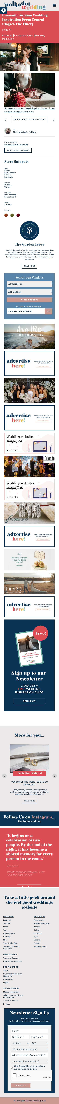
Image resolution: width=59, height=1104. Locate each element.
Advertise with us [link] (10, 1001)
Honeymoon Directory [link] (12, 961)
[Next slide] (54, 776)
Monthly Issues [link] (40, 946)
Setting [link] (37, 940)
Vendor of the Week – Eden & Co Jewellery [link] (29, 783)
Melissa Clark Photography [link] (16, 144)
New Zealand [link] (10, 195)
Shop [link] (5, 940)
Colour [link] (37, 930)
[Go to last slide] (4, 776)
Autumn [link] (8, 205)
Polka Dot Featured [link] (29, 773)
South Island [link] (10, 197)
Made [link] (5, 927)
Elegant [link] (7, 175)
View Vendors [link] (29, 299)
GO (48, 311)
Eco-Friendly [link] (10, 173)
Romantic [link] (8, 177)
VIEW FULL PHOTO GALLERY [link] (18, 150)
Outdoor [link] (8, 185)
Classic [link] (7, 170)
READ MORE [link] (29, 266)
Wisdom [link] (6, 923)
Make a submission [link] (11, 992)
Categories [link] (38, 920)
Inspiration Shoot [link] (24, 35)
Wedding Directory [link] (11, 958)
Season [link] (37, 943)
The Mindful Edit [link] (10, 943)
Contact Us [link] (7, 979)
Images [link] (37, 927)
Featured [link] (7, 35)
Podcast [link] (6, 937)
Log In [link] (6, 983)
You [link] (4, 930)
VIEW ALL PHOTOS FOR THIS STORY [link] (29, 119)
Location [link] (37, 933)
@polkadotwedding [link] (29, 821)
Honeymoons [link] (9, 933)
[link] (3, 10)
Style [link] (36, 937)
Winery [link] (7, 187)
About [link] (5, 971)
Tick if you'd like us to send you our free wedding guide (29, 1067)
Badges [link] (6, 1004)
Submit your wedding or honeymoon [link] (13, 996)
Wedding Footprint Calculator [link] (11, 947)
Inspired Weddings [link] (42, 923)
